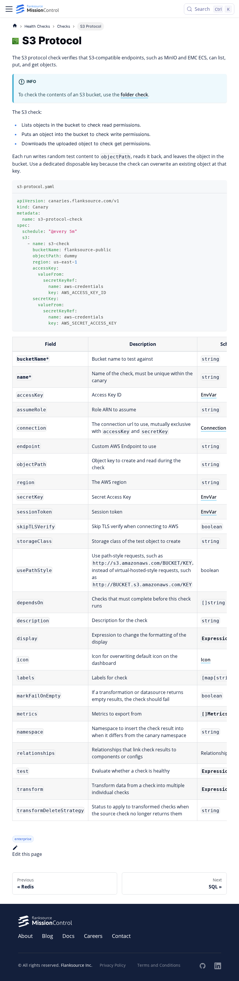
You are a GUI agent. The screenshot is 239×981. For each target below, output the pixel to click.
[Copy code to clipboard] (219, 200)
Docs (68, 935)
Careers (93, 935)
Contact (121, 935)
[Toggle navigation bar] (9, 9)
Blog (47, 935)
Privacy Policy (113, 965)
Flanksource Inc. (76, 965)
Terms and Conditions (158, 965)
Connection (213, 428)
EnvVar (209, 395)
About (25, 935)
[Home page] (14, 25)
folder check (134, 94)
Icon (205, 659)
